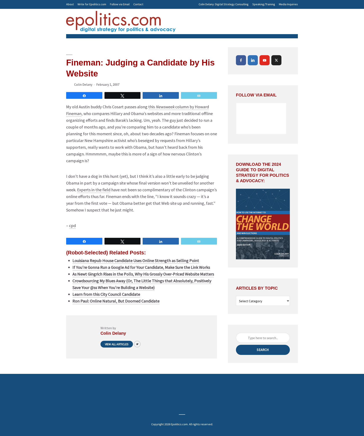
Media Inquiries (288, 4)
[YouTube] (265, 60)
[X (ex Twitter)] (276, 60)
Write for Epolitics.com (92, 4)
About (70, 4)
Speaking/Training (263, 4)
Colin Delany (83, 84)
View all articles (116, 344)
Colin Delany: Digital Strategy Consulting (224, 4)
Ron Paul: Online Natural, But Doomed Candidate (115, 301)
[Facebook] (241, 60)
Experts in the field (93, 189)
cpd (72, 225)
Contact (138, 4)
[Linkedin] (253, 60)
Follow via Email (120, 4)
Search (263, 350)
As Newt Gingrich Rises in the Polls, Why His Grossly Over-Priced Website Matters (143, 274)
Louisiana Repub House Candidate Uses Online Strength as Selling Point (135, 260)
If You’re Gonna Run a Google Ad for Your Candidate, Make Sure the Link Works (141, 267)
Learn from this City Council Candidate (106, 294)
